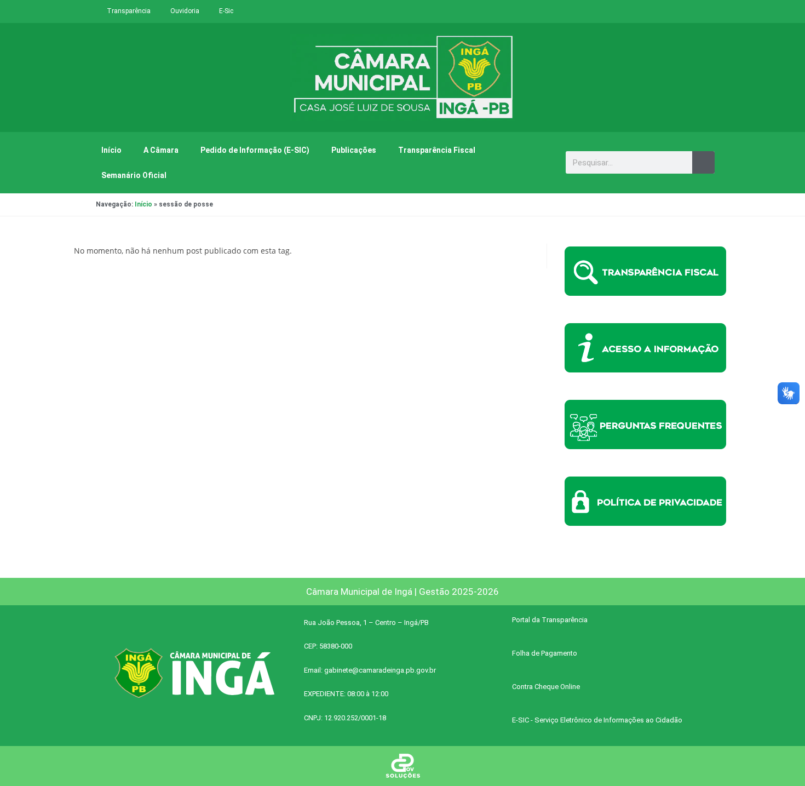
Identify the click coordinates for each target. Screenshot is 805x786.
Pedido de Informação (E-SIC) (254, 150)
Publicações (353, 150)
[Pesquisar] (703, 162)
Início (111, 150)
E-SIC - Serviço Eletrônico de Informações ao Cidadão (597, 720)
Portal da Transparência (550, 620)
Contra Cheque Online (546, 686)
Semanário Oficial (133, 175)
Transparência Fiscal (436, 150)
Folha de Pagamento (544, 653)
